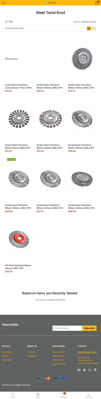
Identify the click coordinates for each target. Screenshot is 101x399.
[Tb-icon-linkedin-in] (95, 370)
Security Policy (58, 364)
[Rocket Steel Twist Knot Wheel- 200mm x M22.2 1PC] (50, 179)
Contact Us (32, 356)
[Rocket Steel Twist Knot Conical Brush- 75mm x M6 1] (11, 58)
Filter (11, 21)
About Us (31, 352)
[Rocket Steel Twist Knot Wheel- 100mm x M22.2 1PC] (82, 59)
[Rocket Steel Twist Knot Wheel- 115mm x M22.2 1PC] (19, 119)
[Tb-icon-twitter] (90, 370)
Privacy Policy (58, 352)
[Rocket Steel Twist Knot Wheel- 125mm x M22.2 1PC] (50, 119)
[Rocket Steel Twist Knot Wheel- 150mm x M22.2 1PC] (82, 119)
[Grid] (89, 28)
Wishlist (5, 356)
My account (7, 352)
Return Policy (58, 360)
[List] (94, 28)
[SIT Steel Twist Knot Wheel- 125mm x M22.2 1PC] (19, 239)
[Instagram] (84, 370)
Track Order (7, 360)
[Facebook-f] (79, 370)
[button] (96, 2)
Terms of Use (58, 356)
